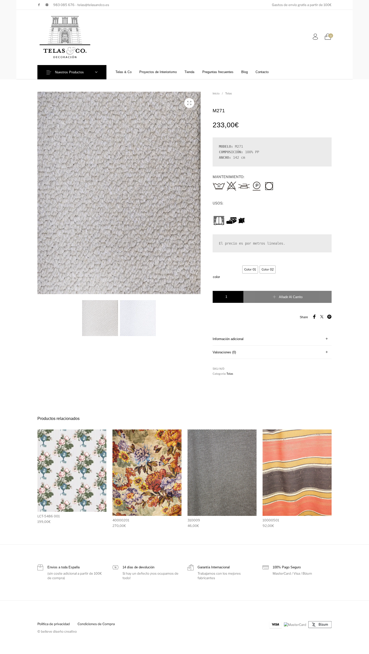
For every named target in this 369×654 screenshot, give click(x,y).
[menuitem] (123, 72)
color (216, 277)
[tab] (272, 339)
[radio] (250, 269)
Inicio (216, 93)
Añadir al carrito (290, 297)
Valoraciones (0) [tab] (224, 352)
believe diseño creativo (59, 631)
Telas (228, 93)
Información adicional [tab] (228, 339)
